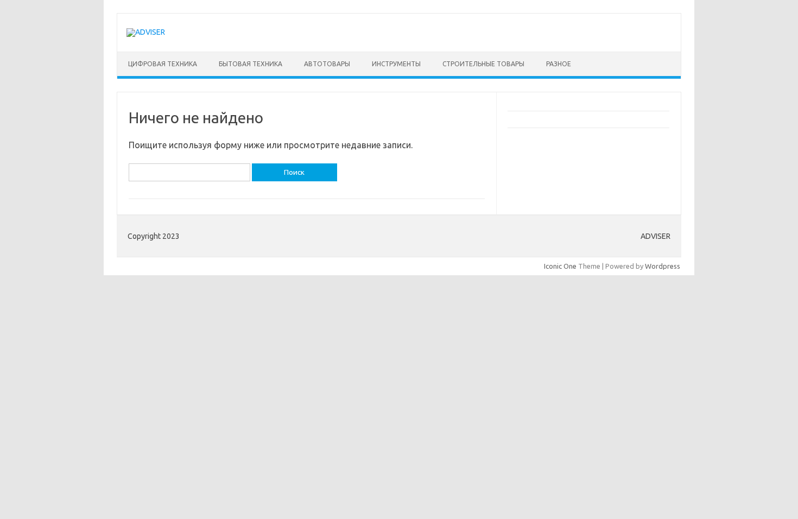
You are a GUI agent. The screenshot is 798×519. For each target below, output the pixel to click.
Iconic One (560, 266)
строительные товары (483, 63)
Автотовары (327, 63)
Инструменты (396, 63)
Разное (558, 63)
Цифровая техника (162, 63)
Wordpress (662, 266)
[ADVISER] (145, 32)
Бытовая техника (250, 63)
